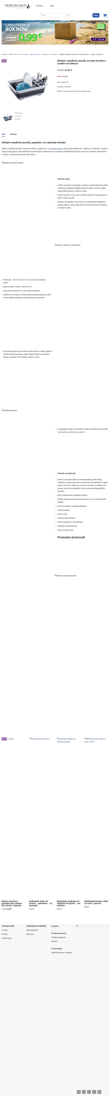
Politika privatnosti (58, 937)
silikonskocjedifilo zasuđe (82, 91)
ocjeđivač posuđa (68, 91)
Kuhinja (45, 54)
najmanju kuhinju (56, 149)
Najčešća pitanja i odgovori (61, 952)
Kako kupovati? (32, 930)
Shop (96, 15)
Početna (39, 6)
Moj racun (30, 934)
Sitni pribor (53, 54)
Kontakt (4, 934)
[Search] (67, 15)
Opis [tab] (3, 134)
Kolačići (54, 941)
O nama (5, 930)
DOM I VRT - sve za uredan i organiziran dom (24, 54)
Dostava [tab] (13, 134)
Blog (52, 6)
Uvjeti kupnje (7, 938)
